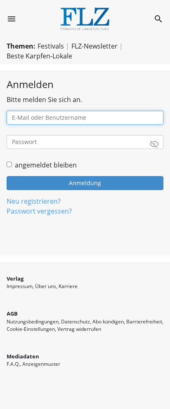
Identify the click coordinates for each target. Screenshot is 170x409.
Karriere (68, 286)
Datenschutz (75, 321)
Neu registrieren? (34, 201)
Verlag (15, 278)
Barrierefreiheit (144, 321)
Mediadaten (23, 356)
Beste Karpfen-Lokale (39, 55)
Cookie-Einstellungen (31, 328)
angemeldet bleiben (46, 165)
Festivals (51, 46)
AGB (12, 313)
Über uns (45, 286)
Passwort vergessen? (39, 211)
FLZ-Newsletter (94, 46)
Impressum (20, 286)
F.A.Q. (13, 363)
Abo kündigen (108, 321)
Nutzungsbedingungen (33, 321)
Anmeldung (85, 183)
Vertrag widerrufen (79, 328)
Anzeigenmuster (41, 363)
